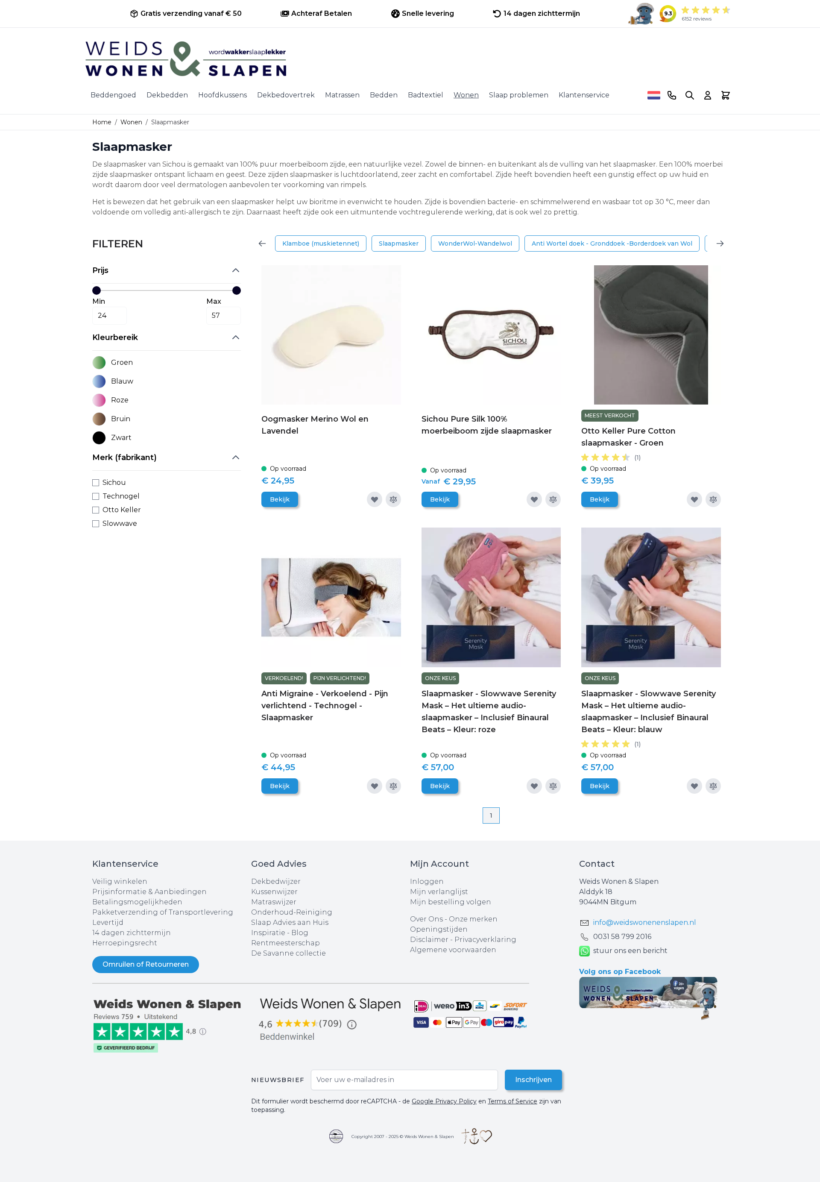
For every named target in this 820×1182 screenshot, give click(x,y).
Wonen (466, 95)
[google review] (330, 1020)
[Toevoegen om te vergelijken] (393, 499)
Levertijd (107, 922)
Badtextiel (425, 95)
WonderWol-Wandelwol (475, 243)
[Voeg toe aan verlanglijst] (374, 499)
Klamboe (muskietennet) (320, 243)
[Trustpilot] (171, 1025)
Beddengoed (113, 95)
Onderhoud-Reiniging (291, 912)
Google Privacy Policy (444, 1101)
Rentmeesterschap (285, 943)
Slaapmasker (399, 243)
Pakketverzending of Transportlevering (162, 912)
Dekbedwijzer (276, 881)
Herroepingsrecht (124, 943)
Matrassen (342, 95)
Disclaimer (430, 940)
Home (101, 122)
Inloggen (427, 881)
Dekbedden (167, 95)
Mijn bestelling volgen (450, 902)
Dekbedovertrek (286, 95)
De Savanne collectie (288, 953)
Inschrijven (533, 1080)
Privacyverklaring (485, 940)
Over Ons (426, 919)
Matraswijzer (273, 902)
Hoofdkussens (222, 95)
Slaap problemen (518, 95)
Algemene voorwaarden (453, 950)
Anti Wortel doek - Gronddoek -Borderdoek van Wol (612, 243)
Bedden (384, 95)
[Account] (708, 95)
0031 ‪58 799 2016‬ (622, 937)
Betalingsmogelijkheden (137, 902)
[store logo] (410, 58)
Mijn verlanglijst (439, 892)
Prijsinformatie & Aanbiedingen (149, 892)
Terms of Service (512, 1101)
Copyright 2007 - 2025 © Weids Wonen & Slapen (402, 1136)
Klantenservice (584, 95)
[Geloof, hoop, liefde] (476, 1136)
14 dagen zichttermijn (131, 933)
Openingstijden (439, 929)
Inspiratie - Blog (279, 933)
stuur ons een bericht (630, 951)
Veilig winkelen (119, 881)
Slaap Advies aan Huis (289, 922)
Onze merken (473, 919)
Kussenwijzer (274, 892)
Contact (597, 864)
